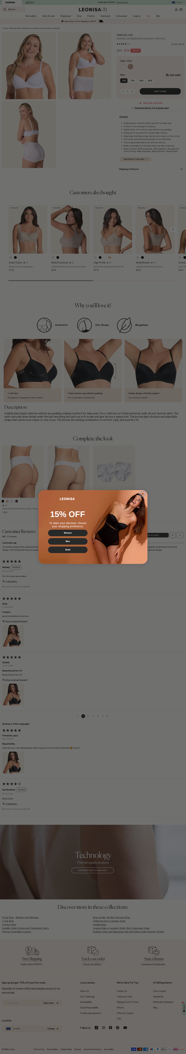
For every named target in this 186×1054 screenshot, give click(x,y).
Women (68, 533)
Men (68, 541)
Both (67, 550)
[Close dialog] (142, 494)
